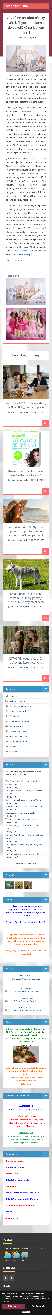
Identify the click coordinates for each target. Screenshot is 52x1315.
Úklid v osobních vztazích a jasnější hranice (25, 800)
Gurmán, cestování (18, 736)
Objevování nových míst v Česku (20, 813)
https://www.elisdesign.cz (23, 254)
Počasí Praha (26, 975)
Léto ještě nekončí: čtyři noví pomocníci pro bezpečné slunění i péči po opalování (25, 531)
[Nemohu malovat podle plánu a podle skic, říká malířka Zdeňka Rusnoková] (9, 884)
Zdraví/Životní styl (17, 731)
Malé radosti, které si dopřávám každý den (24, 854)
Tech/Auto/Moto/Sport (19, 741)
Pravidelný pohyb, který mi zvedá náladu (23, 806)
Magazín (13, 696)
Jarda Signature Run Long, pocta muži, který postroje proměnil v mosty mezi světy (26, 598)
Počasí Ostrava (26, 998)
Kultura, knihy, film (17, 701)
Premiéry (13, 746)
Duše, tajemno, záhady (19, 721)
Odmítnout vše (38, 1306)
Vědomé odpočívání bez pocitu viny (21, 819)
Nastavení (26, 1312)
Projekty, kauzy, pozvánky (21, 706)
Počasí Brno (26, 988)
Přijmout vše (13, 1306)
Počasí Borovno (26, 1007)
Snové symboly (16, 726)
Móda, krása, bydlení (27, 37)
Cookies (13, 751)
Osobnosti (14, 716)
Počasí (43, 1248)
